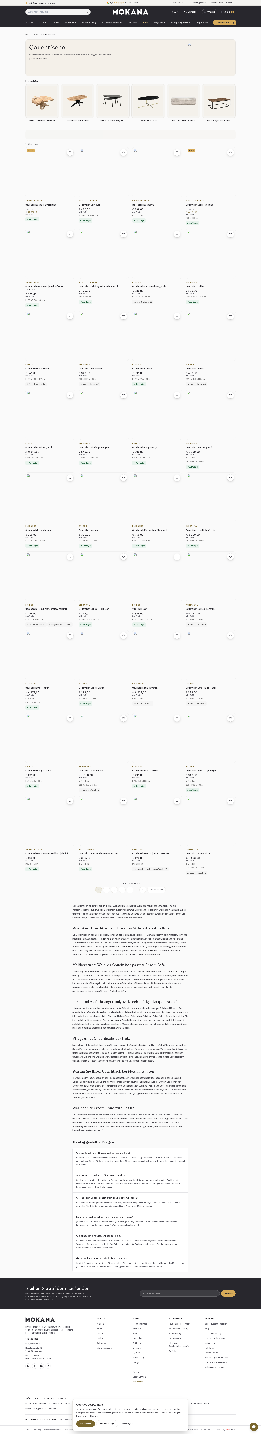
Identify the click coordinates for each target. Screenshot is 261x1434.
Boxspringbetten (180, 22)
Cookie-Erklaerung (169, 1412)
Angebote (159, 22)
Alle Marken (139, 1381)
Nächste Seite (156, 889)
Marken (100, 1324)
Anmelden (228, 1293)
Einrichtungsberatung (215, 1338)
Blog (207, 1328)
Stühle (42, 22)
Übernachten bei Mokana (216, 1362)
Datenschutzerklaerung (87, 1416)
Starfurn (137, 1328)
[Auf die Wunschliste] (70, 152)
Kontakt (173, 1351)
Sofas (29, 22)
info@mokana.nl (32, 1343)
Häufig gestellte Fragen (179, 1324)
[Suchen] (89, 12)
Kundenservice (216, 2)
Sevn (135, 1333)
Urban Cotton (139, 1377)
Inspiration (201, 22)
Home (28, 34)
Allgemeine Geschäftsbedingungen (179, 1344)
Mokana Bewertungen (215, 1367)
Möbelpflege (210, 1348)
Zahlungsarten (175, 1338)
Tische (55, 22)
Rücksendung (175, 1333)
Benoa (136, 1372)
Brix (134, 1367)
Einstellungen (127, 1423)
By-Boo (136, 1352)
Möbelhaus (231, 2)
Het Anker (137, 1338)
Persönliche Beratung (225, 22)
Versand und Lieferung (179, 1328)
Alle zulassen (85, 1423)
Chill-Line (137, 1343)
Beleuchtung (88, 22)
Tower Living (138, 1357)
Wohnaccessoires (111, 22)
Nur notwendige (107, 1423)
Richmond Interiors (141, 1324)
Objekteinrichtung (213, 1333)
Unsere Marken (211, 1352)
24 (142, 889)
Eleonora (137, 1348)
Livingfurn (137, 1362)
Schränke (70, 22)
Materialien (210, 1343)
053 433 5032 (31, 1339)
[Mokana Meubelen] (130, 12)
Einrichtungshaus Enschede (217, 1357)
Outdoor (132, 22)
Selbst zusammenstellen (216, 1324)
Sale (145, 22)
